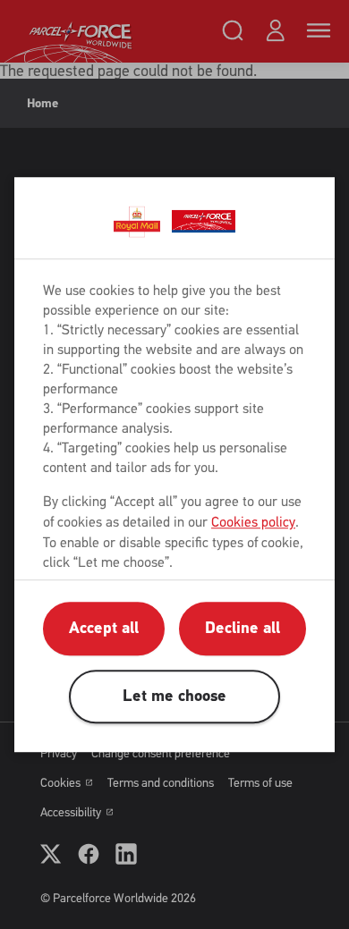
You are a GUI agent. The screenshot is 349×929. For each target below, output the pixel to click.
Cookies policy (253, 521)
